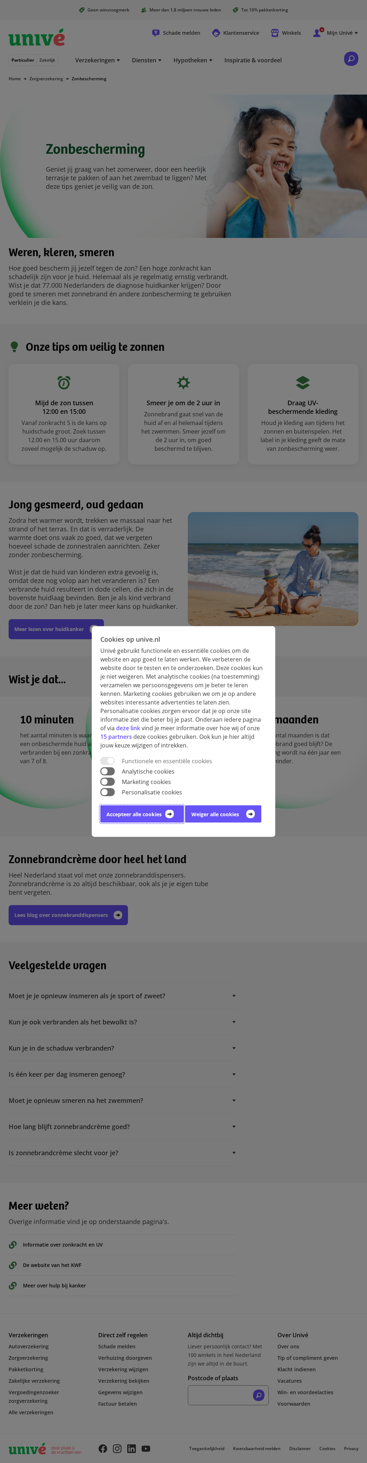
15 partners (116, 736)
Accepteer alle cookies (134, 814)
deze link (128, 728)
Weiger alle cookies (215, 814)
